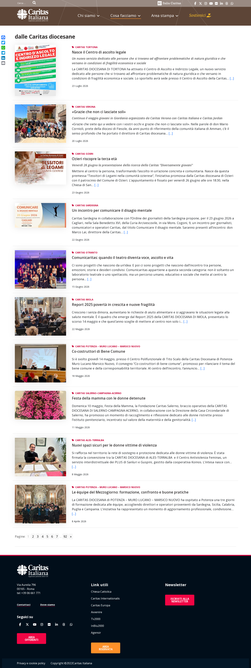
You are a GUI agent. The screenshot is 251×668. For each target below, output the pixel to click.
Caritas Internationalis (105, 598)
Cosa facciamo (123, 15)
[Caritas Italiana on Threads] (227, 3)
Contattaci (23, 604)
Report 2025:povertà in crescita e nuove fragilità (113, 304)
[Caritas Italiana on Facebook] (195, 3)
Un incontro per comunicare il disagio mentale (112, 210)
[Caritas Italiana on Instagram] (206, 3)
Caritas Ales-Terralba (89, 440)
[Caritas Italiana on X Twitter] (200, 3)
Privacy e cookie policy (31, 663)
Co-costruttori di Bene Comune (98, 351)
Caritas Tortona (86, 47)
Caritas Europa (100, 605)
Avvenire (96, 612)
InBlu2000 (97, 626)
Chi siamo (86, 15)
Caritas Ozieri (84, 153)
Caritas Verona (85, 106)
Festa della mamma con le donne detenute (108, 398)
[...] (232, 78)
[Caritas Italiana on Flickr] (216, 3)
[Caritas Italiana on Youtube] (211, 3)
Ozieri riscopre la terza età (94, 158)
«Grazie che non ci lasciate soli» (99, 111)
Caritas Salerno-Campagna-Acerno (98, 393)
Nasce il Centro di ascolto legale (99, 52)
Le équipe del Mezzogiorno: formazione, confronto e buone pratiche (130, 492)
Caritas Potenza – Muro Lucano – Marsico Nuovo (107, 346)
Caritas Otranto (86, 252)
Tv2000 (95, 619)
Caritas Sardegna (86, 205)
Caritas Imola (84, 299)
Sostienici (198, 15)
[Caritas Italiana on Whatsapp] (232, 3)
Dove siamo (47, 604)
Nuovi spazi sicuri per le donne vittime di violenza (114, 445)
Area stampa (162, 15)
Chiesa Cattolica (101, 591)
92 (65, 536)
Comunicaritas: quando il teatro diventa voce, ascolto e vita (122, 257)
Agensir (96, 633)
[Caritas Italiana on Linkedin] (221, 3)
